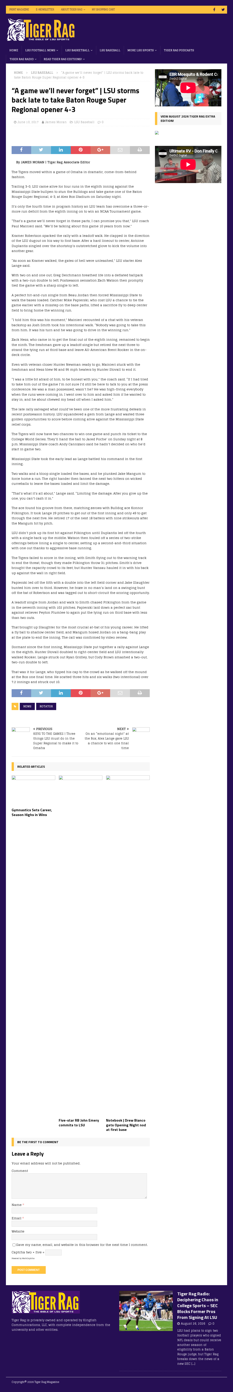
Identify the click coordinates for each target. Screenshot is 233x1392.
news (27, 706)
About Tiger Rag (71, 9)
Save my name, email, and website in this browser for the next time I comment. (82, 1244)
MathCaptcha (28, 1258)
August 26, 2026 (193, 1323)
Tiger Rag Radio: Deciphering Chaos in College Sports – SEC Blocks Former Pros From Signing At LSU (197, 1305)
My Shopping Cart (103, 9)
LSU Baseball (110, 50)
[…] (193, 1363)
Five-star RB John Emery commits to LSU (79, 1123)
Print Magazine (19, 9)
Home (13, 50)
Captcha (18, 1252)
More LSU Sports (140, 50)
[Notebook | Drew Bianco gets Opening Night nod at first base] (128, 945)
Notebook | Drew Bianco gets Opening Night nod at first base (126, 1125)
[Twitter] (223, 10)
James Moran (56, 122)
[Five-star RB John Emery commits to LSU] (80, 945)
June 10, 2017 (28, 122)
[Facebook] (214, 10)
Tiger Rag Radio (22, 59)
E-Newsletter (45, 9)
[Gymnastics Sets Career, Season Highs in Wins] (33, 790)
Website (18, 1231)
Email (17, 1218)
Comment (20, 1171)
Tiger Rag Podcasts (179, 50)
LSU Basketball (77, 50)
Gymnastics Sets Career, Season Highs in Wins (32, 812)
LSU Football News (40, 50)
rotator (46, 706)
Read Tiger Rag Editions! (63, 59)
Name (17, 1205)
